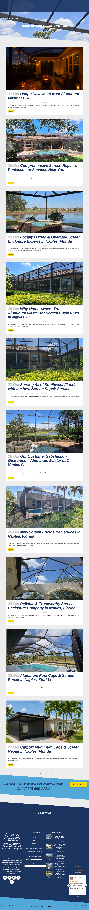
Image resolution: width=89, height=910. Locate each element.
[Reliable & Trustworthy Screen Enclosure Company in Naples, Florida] (44, 578)
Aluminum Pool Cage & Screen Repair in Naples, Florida (41, 677)
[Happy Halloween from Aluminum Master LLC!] (44, 68)
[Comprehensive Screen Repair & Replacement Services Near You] (44, 140)
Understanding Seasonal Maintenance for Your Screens (60, 856)
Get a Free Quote (78, 785)
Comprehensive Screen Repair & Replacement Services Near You (43, 167)
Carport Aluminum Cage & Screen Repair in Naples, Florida (44, 749)
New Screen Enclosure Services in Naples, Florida (44, 534)
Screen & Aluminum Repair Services (34, 851)
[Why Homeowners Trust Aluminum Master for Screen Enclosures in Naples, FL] (44, 283)
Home (34, 835)
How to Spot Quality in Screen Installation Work (60, 873)
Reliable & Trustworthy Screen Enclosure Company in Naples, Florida (41, 606)
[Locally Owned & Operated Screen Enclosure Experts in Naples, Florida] (44, 212)
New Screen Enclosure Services (34, 848)
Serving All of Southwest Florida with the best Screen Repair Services (42, 386)
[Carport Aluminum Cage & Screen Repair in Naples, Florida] (44, 722)
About (34, 837)
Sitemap (49, 906)
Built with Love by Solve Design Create (80, 905)
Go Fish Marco (78, 877)
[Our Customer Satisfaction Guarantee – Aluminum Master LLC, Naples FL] (44, 431)
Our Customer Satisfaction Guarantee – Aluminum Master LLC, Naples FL (39, 460)
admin (45, 102)
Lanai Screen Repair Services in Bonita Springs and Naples (59, 837)
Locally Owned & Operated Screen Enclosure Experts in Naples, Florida (44, 239)
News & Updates (34, 846)
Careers (34, 840)
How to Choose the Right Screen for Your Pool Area (59, 865)
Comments (34, 906)
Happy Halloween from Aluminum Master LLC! (43, 96)
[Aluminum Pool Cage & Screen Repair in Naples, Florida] (44, 650)
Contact (34, 843)
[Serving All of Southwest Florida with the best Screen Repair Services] (44, 359)
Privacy (42, 906)
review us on (77, 872)
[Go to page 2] (77, 896)
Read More (11, 111)
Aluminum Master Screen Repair (8, 905)
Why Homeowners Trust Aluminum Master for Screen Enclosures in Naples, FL (43, 313)
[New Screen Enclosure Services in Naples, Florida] (44, 507)
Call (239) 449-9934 (33, 789)
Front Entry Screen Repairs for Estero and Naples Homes (59, 846)
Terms (56, 906)
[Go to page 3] (78, 896)
